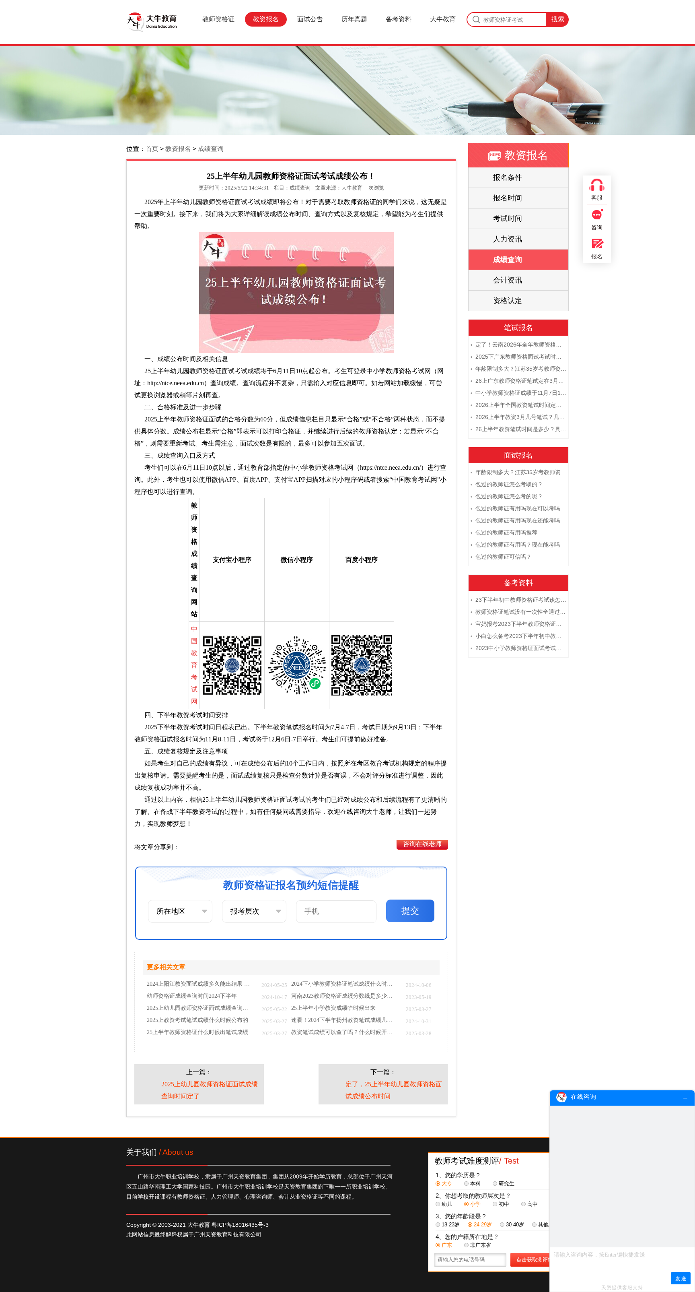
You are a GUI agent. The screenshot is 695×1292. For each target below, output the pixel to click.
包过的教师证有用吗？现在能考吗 (515, 544)
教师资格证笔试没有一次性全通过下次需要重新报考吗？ (518, 612)
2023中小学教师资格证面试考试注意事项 (518, 648)
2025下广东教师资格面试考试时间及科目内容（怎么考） (518, 356)
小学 (475, 1204)
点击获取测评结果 (537, 1260)
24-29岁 (483, 1225)
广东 (447, 1245)
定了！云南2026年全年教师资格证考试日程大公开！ (518, 344)
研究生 (506, 1184)
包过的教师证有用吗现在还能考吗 (515, 520)
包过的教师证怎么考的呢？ (507, 496)
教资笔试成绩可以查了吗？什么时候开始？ (344, 1032)
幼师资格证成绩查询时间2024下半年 (192, 996)
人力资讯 (507, 239)
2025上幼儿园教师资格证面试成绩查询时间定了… (200, 1008)
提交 (410, 911)
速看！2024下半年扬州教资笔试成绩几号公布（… (344, 1020)
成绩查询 (211, 148)
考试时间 (507, 219)
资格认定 (507, 301)
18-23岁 (451, 1225)
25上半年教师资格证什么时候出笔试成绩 (197, 1032)
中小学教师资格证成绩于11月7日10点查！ (518, 393)
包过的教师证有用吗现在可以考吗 (515, 508)
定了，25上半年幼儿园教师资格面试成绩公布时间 (393, 1090)
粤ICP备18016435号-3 (240, 1225)
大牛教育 (443, 19)
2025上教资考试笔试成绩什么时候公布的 (197, 1020)
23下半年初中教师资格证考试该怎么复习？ (518, 599)
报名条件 (507, 177)
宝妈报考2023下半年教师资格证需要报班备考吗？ (518, 624)
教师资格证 (218, 19)
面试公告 (310, 19)
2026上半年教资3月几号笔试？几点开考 (518, 417)
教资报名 (266, 19)
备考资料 (398, 19)
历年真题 (354, 19)
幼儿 (447, 1204)
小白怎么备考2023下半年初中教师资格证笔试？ (518, 636)
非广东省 (480, 1245)
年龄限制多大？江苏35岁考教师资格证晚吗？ (518, 368)
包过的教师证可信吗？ (501, 556)
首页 (152, 148)
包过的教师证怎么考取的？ (507, 484)
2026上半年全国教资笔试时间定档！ (518, 405)
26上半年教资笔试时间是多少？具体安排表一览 (518, 429)
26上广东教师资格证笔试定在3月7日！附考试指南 (518, 381)
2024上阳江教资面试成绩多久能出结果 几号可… (200, 984)
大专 (447, 1184)
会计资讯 (507, 280)
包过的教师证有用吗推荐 (504, 532)
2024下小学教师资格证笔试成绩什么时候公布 (344, 984)
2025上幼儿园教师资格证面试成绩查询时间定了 (209, 1090)
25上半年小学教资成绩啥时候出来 (333, 1008)
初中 (504, 1204)
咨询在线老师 (422, 843)
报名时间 (507, 198)
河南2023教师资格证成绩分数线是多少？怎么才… (344, 996)
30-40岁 (515, 1225)
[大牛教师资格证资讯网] (151, 22)
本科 (475, 1184)
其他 (543, 1225)
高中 (532, 1204)
